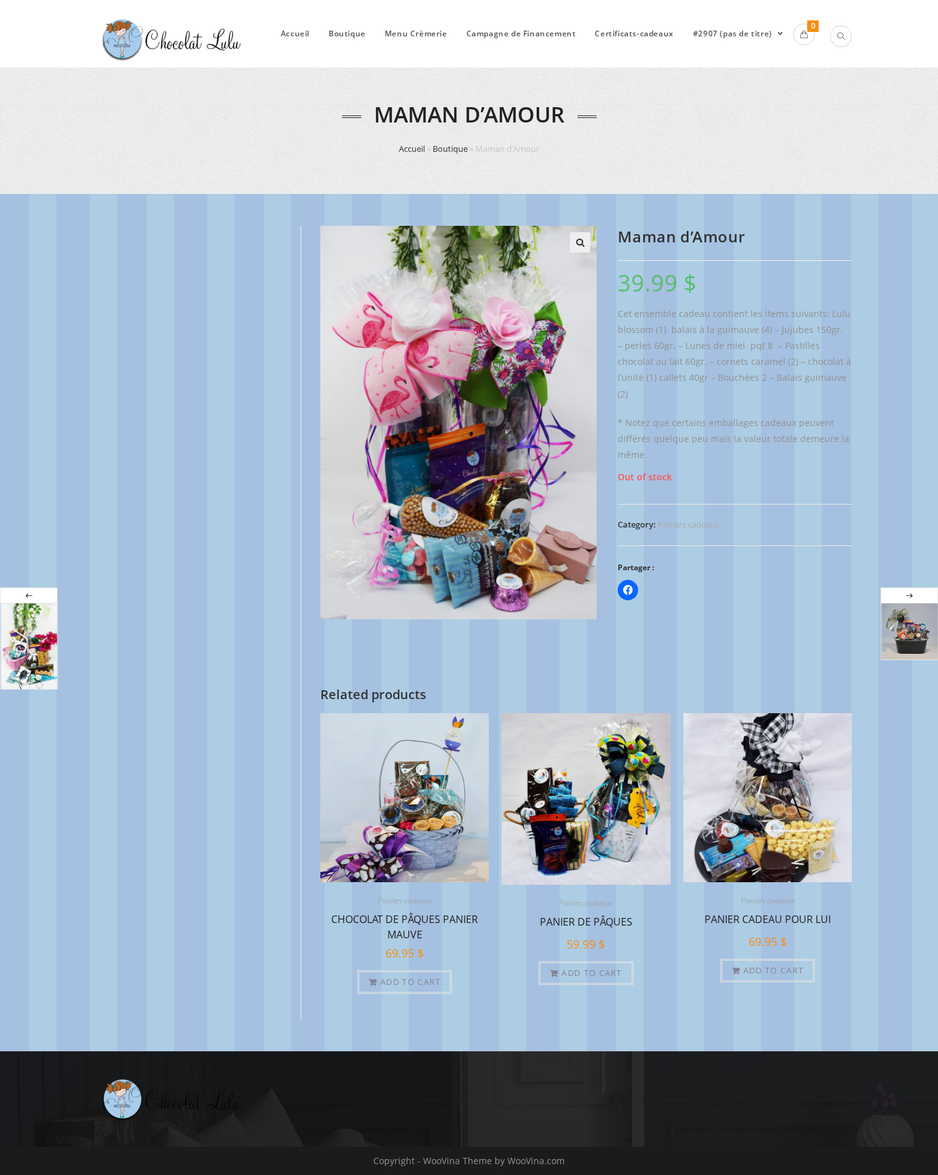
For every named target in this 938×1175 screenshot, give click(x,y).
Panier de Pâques (586, 922)
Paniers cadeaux (689, 524)
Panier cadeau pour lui (767, 919)
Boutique (450, 148)
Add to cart (410, 981)
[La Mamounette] (28, 646)
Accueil (412, 148)
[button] (580, 242)
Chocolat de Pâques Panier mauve (404, 925)
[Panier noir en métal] (909, 631)
